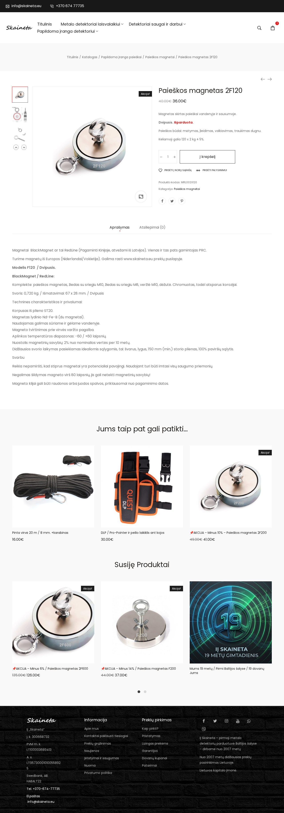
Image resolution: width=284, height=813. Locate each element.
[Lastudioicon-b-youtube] (238, 721)
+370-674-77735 (46, 789)
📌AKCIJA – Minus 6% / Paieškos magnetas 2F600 (50, 668)
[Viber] (204, 729)
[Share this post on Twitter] (172, 201)
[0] (272, 27)
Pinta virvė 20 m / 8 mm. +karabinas (40, 532)
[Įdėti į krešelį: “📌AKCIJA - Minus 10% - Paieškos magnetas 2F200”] (214, 523)
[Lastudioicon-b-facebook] (204, 721)
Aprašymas (120, 227)
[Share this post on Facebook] (162, 201)
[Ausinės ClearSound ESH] (269, 79)
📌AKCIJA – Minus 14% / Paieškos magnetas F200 (138, 668)
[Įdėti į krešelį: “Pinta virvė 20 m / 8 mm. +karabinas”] (36, 523)
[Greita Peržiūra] (47, 523)
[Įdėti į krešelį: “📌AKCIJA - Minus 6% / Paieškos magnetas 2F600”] (36, 659)
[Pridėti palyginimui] (70, 523)
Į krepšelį (207, 156)
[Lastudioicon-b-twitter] (215, 721)
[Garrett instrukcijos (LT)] (263, 79)
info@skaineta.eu (41, 801)
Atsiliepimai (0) (152, 227)
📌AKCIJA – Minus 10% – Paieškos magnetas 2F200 (228, 532)
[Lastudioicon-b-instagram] (226, 721)
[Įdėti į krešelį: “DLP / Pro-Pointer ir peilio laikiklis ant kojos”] (125, 523)
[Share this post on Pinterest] (181, 201)
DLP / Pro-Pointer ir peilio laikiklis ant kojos (132, 532)
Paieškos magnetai (187, 189)
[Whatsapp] (249, 721)
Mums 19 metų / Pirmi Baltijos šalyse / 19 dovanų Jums (227, 670)
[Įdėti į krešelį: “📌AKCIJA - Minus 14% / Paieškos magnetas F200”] (125, 659)
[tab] (120, 229)
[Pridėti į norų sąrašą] (58, 523)
